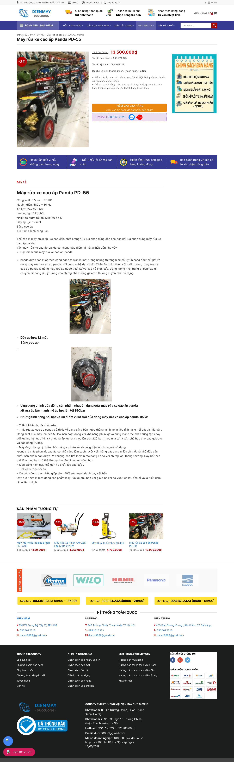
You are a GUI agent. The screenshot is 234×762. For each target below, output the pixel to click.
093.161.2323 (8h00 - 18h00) (55, 601)
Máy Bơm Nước (72, 25)
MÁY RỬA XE (145, 25)
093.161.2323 (117, 117)
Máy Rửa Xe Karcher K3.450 (108, 542)
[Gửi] (214, 25)
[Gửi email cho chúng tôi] (215, 3)
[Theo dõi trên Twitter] (212, 3)
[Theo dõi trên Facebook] (206, 3)
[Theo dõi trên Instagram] (209, 3)
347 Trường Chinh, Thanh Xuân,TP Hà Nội (110, 625)
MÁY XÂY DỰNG (123, 25)
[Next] (163, 534)
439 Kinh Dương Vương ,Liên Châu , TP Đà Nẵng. (183, 625)
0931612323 (22, 752)
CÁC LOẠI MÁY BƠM (98, 25)
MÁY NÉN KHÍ (165, 25)
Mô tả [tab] (21, 182)
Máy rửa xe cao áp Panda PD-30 (143, 544)
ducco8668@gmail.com (33, 635)
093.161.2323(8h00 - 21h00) (122, 601)
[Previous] (17, 534)
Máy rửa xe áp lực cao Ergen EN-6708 (33, 544)
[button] (205, 13)
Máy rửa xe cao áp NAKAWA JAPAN (65, 35)
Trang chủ (22, 35)
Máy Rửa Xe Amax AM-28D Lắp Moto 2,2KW (70, 544)
